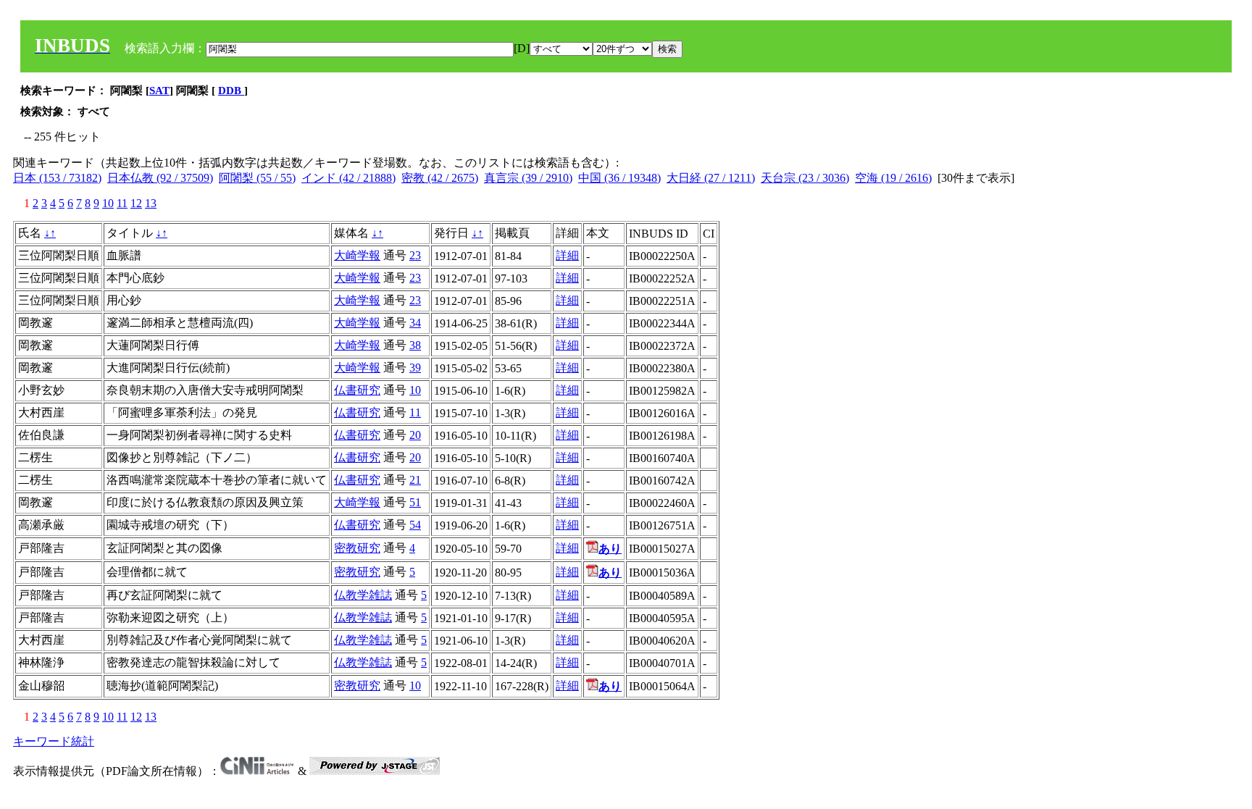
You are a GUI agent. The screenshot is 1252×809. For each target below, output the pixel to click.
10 (108, 203)
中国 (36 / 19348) (619, 178)
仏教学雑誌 (363, 595)
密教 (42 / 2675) (439, 178)
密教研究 (357, 548)
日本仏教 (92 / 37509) (160, 178)
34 (415, 323)
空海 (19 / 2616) (893, 178)
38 (415, 345)
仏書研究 (357, 390)
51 (415, 502)
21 (415, 480)
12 (136, 203)
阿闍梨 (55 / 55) (257, 178)
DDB (231, 90)
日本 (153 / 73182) (57, 178)
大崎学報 (357, 255)
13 (150, 203)
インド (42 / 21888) (348, 178)
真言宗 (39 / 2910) (528, 178)
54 (415, 525)
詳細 (567, 255)
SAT (159, 90)
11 (122, 203)
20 (415, 435)
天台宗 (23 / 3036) (805, 178)
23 (415, 255)
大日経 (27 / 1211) (711, 178)
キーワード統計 (53, 741)
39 (415, 367)
